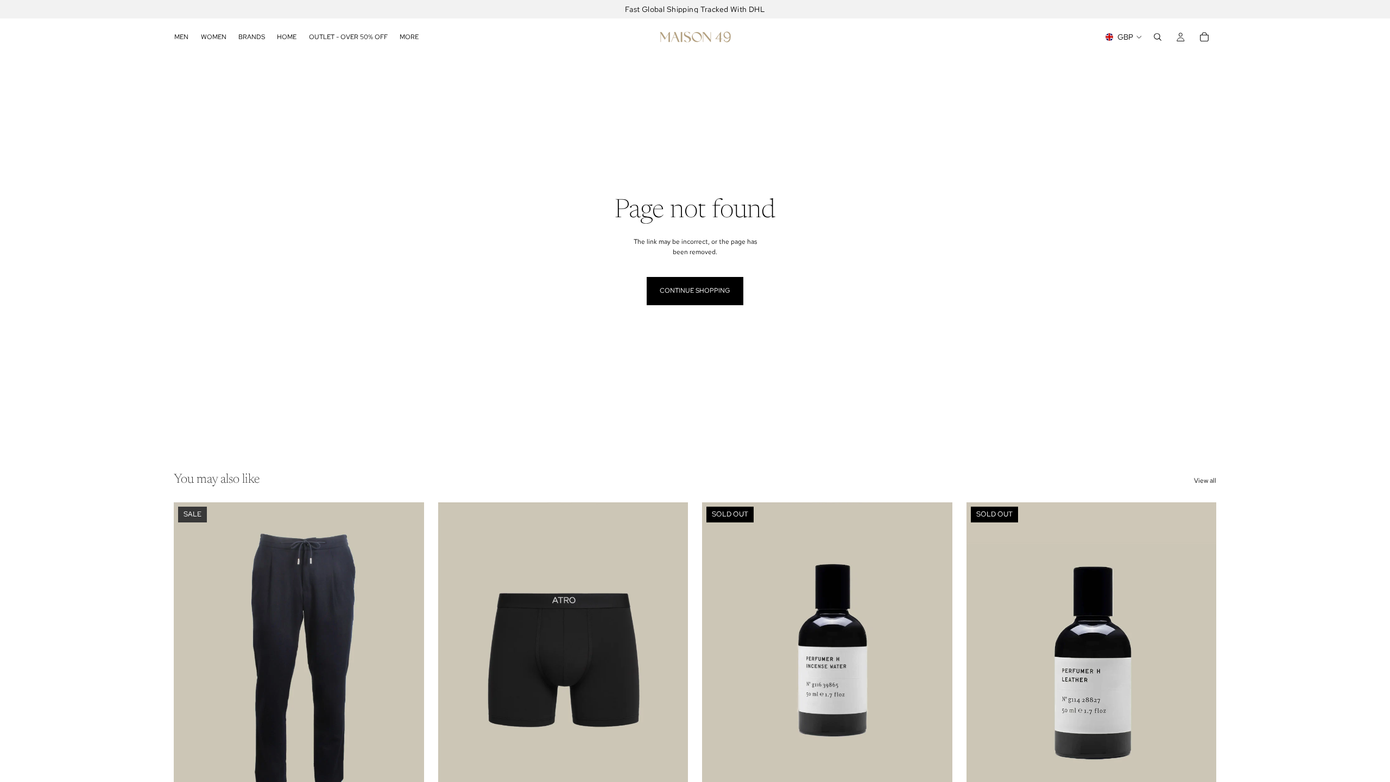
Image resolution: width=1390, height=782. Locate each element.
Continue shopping (695, 290)
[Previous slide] (190, 659)
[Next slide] (407, 659)
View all (1205, 480)
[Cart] (1204, 37)
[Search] (1158, 37)
